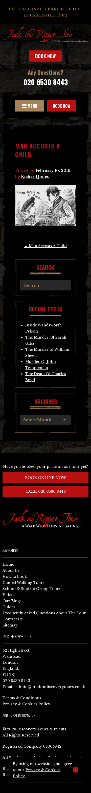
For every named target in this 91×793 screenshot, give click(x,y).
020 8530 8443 (45, 82)
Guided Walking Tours (23, 582)
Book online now (45, 477)
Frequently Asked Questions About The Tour (44, 613)
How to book (15, 576)
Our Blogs (12, 601)
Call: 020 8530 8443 (46, 491)
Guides (9, 607)
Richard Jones (35, 176)
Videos (9, 595)
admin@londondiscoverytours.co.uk (50, 687)
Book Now (45, 56)
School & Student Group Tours (32, 588)
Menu (32, 106)
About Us (11, 570)
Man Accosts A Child (45, 246)
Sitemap (10, 625)
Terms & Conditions (22, 698)
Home (8, 564)
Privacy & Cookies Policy (26, 704)
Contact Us (13, 619)
